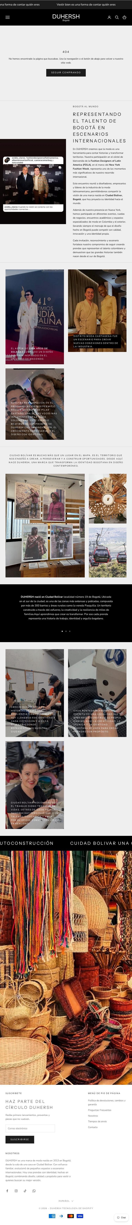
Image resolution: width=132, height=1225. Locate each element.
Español (64, 1201)
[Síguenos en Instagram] (16, 1191)
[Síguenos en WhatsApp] (34, 1191)
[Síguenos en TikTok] (25, 1191)
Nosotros (93, 1115)
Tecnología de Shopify (77, 1208)
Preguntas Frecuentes (99, 1110)
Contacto (93, 1127)
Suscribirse (19, 1139)
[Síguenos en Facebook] (7, 1191)
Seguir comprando (66, 72)
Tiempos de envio (97, 1121)
